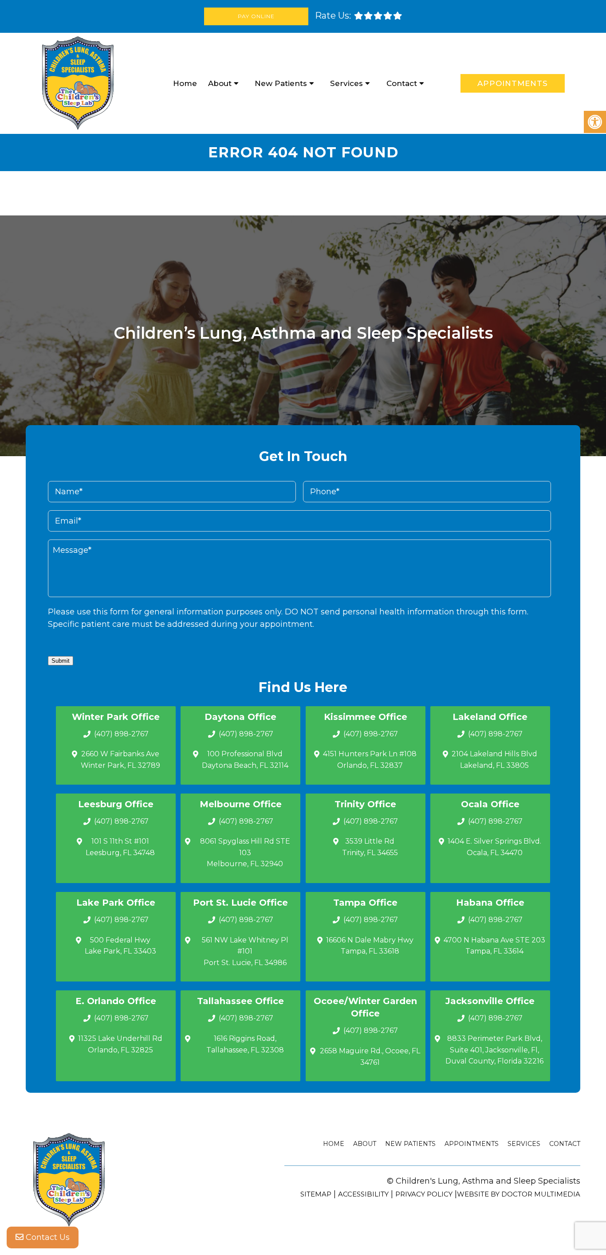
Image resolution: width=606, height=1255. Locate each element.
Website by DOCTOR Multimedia (518, 1194)
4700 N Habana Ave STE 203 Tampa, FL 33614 (494, 946)
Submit (60, 660)
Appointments (512, 83)
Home (185, 83)
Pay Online (256, 16)
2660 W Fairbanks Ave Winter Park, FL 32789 (120, 760)
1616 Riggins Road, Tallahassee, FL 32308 (245, 1044)
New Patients (281, 83)
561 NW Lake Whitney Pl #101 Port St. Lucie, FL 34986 (245, 951)
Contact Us (47, 1237)
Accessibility (363, 1194)
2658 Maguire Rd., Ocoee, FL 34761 (370, 1057)
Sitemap (315, 1194)
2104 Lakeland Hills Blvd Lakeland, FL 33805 (494, 760)
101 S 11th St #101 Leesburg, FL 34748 (120, 847)
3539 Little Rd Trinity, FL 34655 (370, 847)
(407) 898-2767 (121, 734)
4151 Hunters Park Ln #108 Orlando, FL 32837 (370, 760)
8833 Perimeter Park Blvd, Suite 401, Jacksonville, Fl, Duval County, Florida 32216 (494, 1049)
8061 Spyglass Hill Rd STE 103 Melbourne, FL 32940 (245, 852)
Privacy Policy (424, 1194)
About (220, 83)
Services (346, 83)
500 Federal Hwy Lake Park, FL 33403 (120, 946)
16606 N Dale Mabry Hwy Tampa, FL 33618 (369, 946)
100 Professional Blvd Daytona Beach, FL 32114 (245, 760)
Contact (401, 83)
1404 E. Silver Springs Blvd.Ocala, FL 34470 (494, 847)
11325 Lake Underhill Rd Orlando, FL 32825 (120, 1044)
